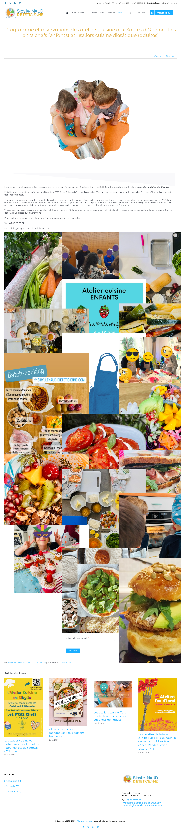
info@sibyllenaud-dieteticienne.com (162, 3)
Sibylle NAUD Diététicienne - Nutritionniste (27, 662)
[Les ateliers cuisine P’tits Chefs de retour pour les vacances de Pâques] (113, 679)
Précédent (158, 56)
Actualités (66, 662)
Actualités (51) (13, 781)
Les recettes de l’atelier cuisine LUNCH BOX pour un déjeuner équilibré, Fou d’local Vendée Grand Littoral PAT (157, 741)
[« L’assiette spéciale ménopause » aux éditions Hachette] (68, 679)
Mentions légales (84, 821)
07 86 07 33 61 (134, 800)
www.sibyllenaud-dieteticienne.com (142, 805)
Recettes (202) (13, 791)
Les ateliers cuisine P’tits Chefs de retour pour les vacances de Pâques (110, 716)
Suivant (170, 56)
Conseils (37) (12, 786)
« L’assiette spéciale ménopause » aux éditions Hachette (66, 733)
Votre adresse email (77, 638)
